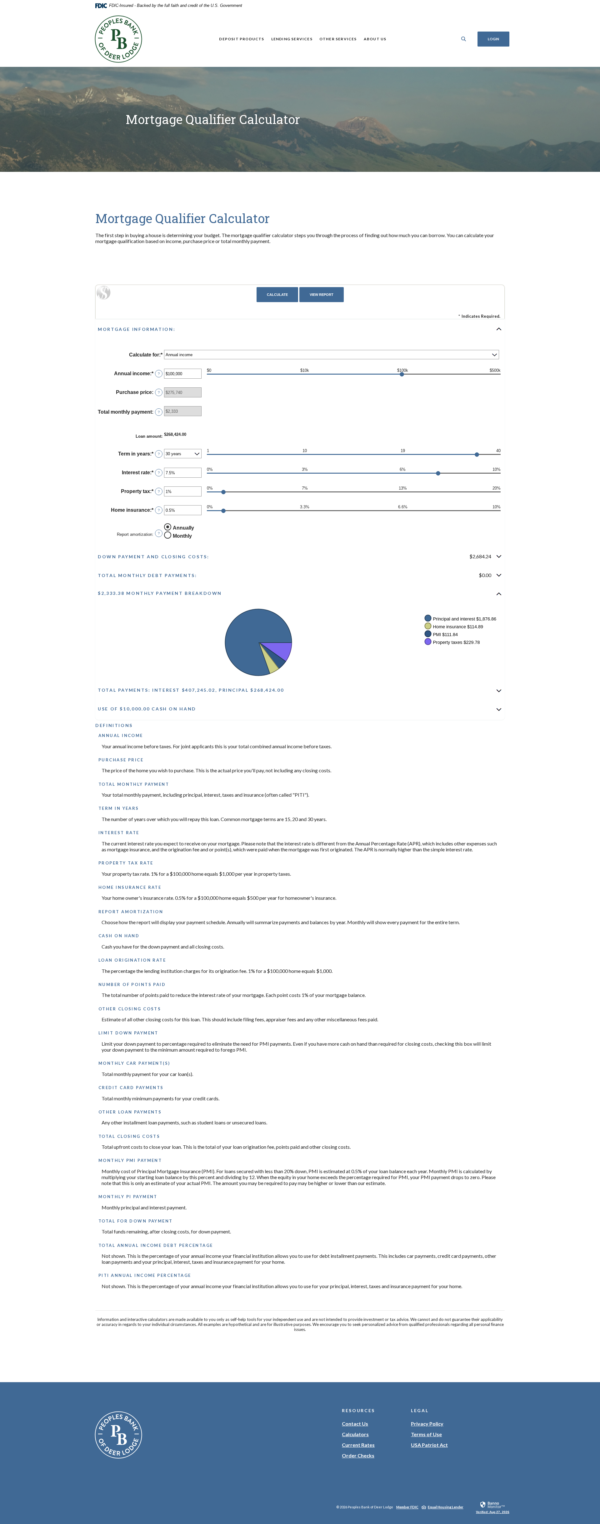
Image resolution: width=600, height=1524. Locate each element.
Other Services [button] (338, 39)
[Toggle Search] (463, 39)
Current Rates (358, 1445)
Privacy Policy (427, 1424)
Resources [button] (358, 1410)
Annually (183, 527)
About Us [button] (375, 39)
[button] (300, 329)
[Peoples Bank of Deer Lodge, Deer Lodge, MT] (118, 39)
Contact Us (355, 1424)
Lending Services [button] (291, 39)
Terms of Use (426, 1434)
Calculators (355, 1434)
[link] (492, 1507)
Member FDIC (407, 1507)
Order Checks (358, 1455)
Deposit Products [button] (241, 39)
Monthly (182, 536)
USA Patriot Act (429, 1445)
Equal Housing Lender (445, 1507)
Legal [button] (419, 1410)
